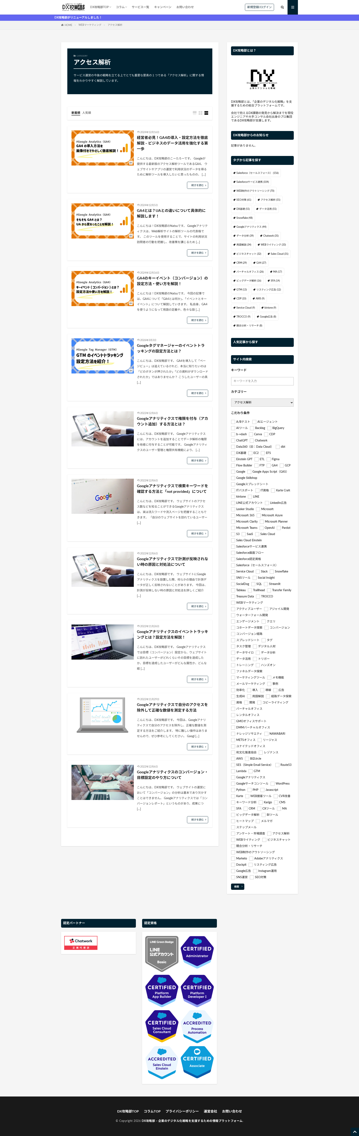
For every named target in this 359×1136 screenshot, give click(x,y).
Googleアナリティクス (251, 227)
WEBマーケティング (90, 25)
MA (277, 272)
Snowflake (244, 218)
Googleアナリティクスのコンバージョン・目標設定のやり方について (172, 775)
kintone (270, 308)
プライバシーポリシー (182, 1111)
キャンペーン (162, 7)
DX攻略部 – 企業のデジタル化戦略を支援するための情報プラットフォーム (192, 1121)
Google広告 (268, 316)
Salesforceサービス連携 (252, 182)
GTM (241, 289)
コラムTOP (152, 1111)
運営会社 (210, 1111)
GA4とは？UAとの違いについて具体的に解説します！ (171, 213)
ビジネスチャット (248, 254)
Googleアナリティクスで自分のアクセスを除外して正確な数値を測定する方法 (172, 707)
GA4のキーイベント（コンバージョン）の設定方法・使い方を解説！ (172, 281)
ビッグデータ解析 (248, 280)
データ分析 (245, 236)
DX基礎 (243, 209)
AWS (260, 298)
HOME (68, 25)
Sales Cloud (279, 254)
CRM (241, 263)
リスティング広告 (268, 289)
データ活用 (268, 209)
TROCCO (243, 316)
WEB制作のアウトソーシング (255, 191)
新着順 (75, 112)
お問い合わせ (185, 7)
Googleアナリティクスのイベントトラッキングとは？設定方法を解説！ (172, 634)
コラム (120, 7)
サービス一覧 (140, 7)
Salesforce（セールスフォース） (257, 173)
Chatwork (271, 236)
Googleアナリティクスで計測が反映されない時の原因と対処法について (172, 562)
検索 (236, 886)
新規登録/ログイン (259, 7)
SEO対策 (243, 200)
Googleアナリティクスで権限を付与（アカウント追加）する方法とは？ (172, 421)
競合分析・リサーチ (249, 325)
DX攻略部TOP (99, 7)
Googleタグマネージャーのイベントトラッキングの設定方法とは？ (171, 348)
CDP (241, 298)
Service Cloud (245, 308)
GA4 (261, 263)
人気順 (86, 112)
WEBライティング (273, 245)
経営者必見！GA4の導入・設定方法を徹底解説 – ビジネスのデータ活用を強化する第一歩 (172, 143)
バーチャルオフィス (250, 272)
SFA (275, 280)
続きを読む (197, 185)
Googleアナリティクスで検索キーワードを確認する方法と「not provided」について (172, 489)
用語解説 (243, 245)
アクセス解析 (115, 25)
